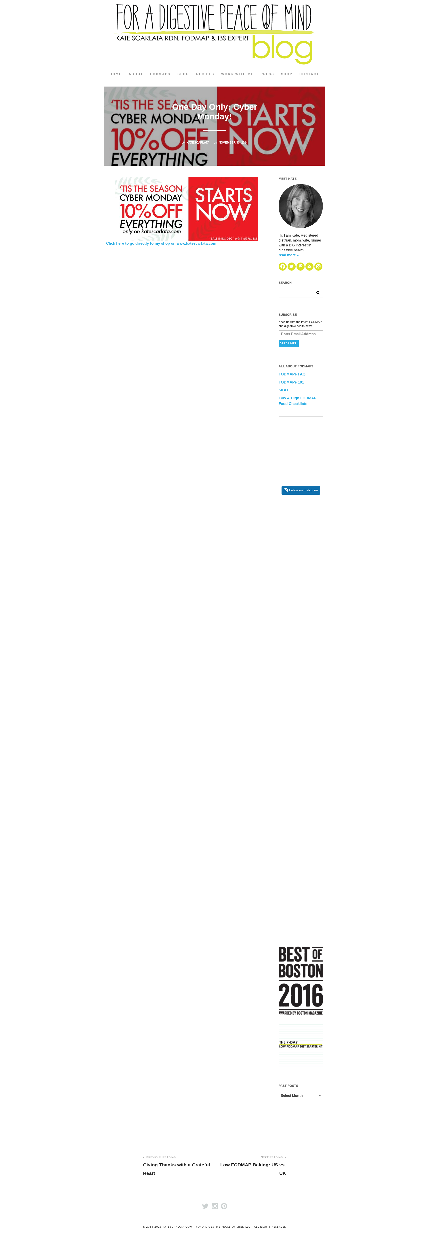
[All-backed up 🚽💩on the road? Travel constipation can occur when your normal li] (315, 607)
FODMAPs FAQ (292, 374)
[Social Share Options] (283, 567)
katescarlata (198, 142)
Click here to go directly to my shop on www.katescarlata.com (161, 243)
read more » (289, 255)
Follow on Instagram (303, 490)
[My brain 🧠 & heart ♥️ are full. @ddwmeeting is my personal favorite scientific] (315, 754)
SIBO (283, 390)
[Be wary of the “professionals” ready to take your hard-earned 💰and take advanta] (315, 534)
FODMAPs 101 (291, 382)
